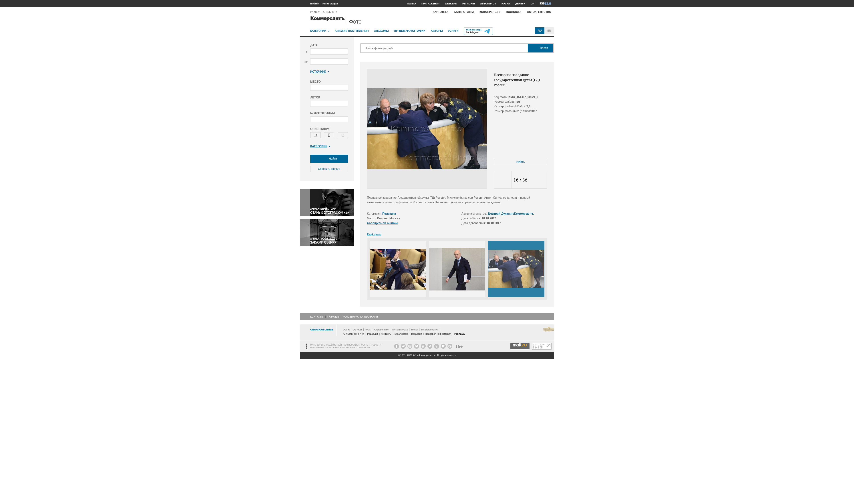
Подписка (514, 12)
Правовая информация (438, 333)
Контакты (317, 316)
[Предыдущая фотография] (503, 180)
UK (532, 3)
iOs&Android (401, 333)
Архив (346, 329)
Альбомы (381, 30)
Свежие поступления (352, 30)
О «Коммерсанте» (353, 333)
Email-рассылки (429, 329)
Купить (520, 162)
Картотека (441, 12)
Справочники (381, 329)
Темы (368, 329)
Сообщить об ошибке (382, 223)
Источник (318, 71)
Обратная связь (321, 329)
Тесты (414, 329)
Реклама (459, 333)
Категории (318, 30)
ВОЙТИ (314, 3)
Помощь (333, 316)
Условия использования (360, 316)
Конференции (490, 12)
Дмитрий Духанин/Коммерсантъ (511, 213)
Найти (332, 158)
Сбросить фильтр (329, 168)
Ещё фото (374, 234)
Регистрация (330, 3)
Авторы (437, 30)
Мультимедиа (400, 329)
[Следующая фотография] (538, 180)
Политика (389, 213)
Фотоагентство (539, 12)
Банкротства (464, 12)
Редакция (372, 333)
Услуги (453, 30)
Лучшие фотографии (409, 30)
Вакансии (416, 333)
